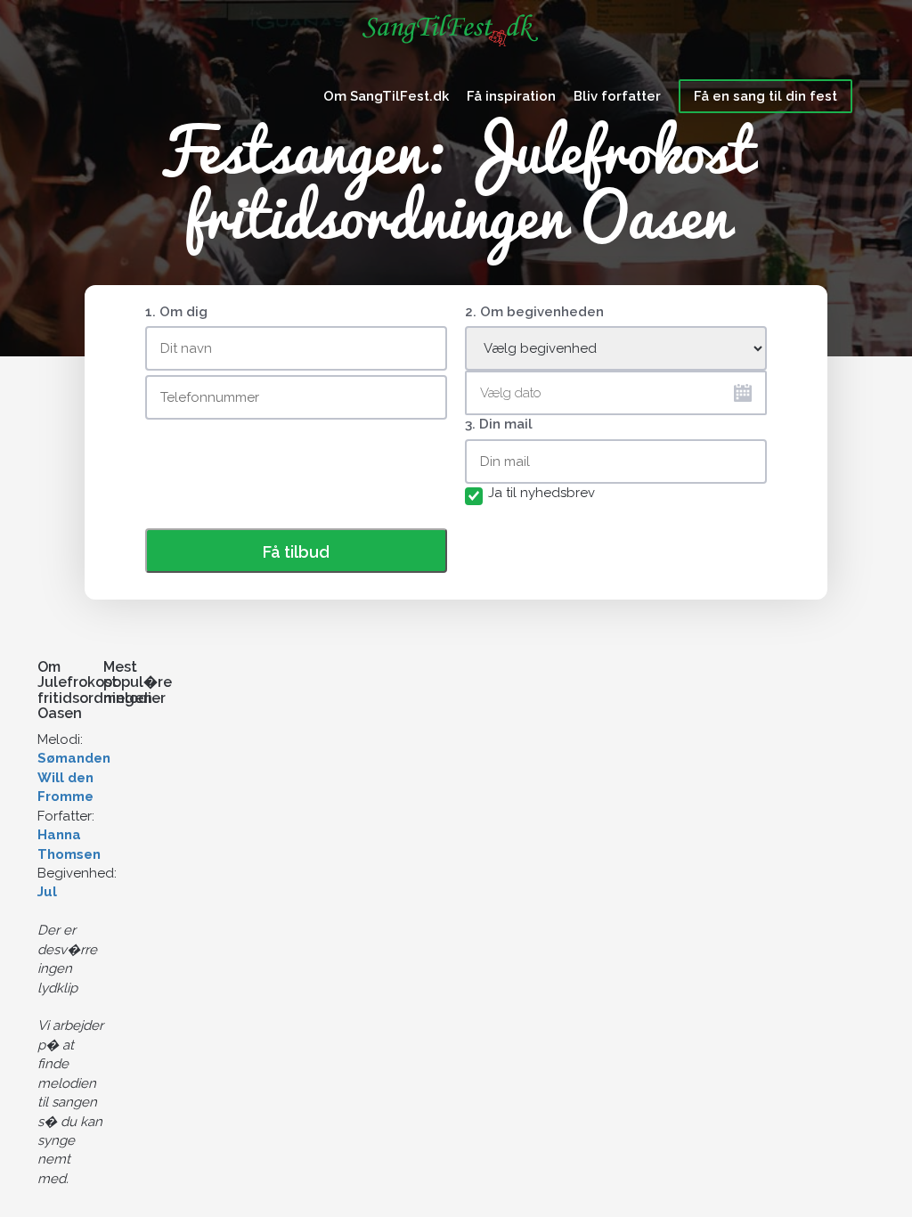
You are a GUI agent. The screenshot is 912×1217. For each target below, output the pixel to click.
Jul (47, 892)
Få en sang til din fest (765, 96)
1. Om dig (176, 312)
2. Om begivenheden (534, 312)
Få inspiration (511, 96)
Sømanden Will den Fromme (73, 777)
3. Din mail (499, 424)
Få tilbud (296, 552)
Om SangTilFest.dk (386, 96)
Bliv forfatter (617, 96)
